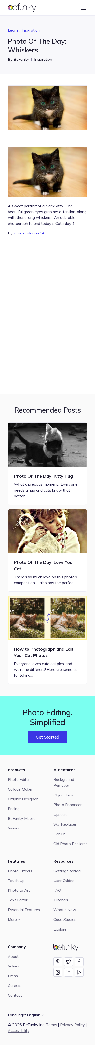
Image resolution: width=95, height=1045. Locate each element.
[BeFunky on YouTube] (79, 972)
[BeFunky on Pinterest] (57, 961)
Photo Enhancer (67, 804)
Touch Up (16, 880)
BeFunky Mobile (22, 818)
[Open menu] (83, 8)
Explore (59, 929)
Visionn (14, 828)
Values (13, 966)
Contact (15, 995)
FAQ (57, 890)
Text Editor (17, 900)
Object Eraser (65, 795)
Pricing (13, 808)
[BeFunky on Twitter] (68, 961)
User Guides (63, 880)
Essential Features (24, 909)
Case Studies (64, 919)
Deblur (59, 833)
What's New (64, 909)
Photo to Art (19, 890)
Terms (51, 1024)
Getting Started (67, 870)
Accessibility (18, 1030)
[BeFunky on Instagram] (57, 972)
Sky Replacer (64, 824)
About (13, 956)
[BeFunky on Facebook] (79, 961)
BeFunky (21, 59)
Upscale (60, 814)
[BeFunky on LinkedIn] (68, 972)
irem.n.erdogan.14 (29, 233)
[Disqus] (47, 320)
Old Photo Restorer (70, 843)
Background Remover (63, 782)
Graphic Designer (23, 798)
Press (13, 975)
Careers (14, 985)
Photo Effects (20, 870)
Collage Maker (20, 789)
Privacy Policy (72, 1024)
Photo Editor (19, 779)
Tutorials (60, 900)
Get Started (47, 737)
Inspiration (31, 30)
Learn (13, 30)
